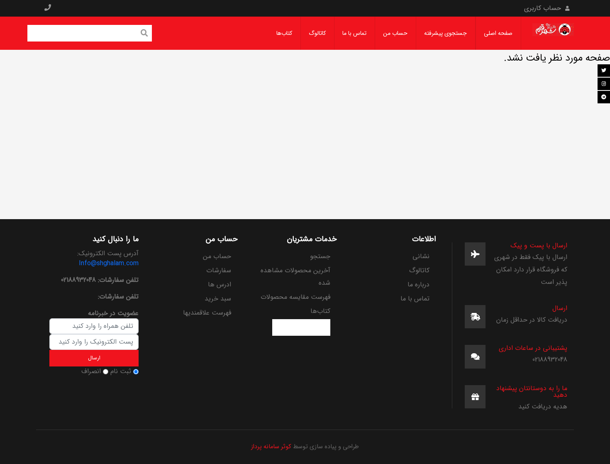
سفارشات (218, 270)
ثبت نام (120, 371)
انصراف (91, 371)
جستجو (320, 256)
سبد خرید (218, 298)
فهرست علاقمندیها (207, 313)
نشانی (420, 256)
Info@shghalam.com (109, 263)
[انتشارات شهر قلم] (553, 33)
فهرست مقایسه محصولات (295, 297)
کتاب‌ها (284, 33)
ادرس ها (219, 284)
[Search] (144, 34)
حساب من (395, 33)
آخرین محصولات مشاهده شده (295, 276)
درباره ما (418, 284)
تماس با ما (354, 33)
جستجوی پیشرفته (445, 33)
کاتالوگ (317, 33)
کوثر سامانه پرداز (271, 447)
